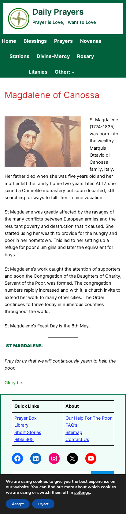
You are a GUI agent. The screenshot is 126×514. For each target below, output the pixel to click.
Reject (43, 503)
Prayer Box (25, 418)
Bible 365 (24, 439)
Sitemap (73, 432)
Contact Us (77, 439)
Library (21, 425)
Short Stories (27, 432)
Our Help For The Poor (88, 418)
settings (82, 492)
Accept (18, 503)
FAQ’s (71, 425)
